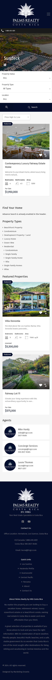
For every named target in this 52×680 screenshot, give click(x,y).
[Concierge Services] (10, 453)
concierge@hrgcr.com (27, 449)
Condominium (10, 231)
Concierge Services (28, 446)
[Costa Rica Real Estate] (26, 24)
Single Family (11, 254)
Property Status (8, 74)
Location (5, 95)
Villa (7, 262)
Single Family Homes (13, 265)
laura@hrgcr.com (25, 466)
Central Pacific (27, 577)
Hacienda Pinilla (27, 569)
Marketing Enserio (21, 672)
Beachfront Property (13, 227)
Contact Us (27, 591)
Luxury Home (10, 239)
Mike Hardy (24, 429)
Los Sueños (27, 564)
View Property (26, 152)
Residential (9, 246)
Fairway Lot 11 (12, 393)
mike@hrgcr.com (25, 433)
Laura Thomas (25, 462)
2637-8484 (22, 435)
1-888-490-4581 (10, 31)
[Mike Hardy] (10, 437)
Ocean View (9, 243)
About (27, 586)
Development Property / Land (17, 235)
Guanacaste (27, 573)
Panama (27, 582)
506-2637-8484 (24, 452)
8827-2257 (22, 468)
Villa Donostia (12, 321)
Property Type (8, 85)
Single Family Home (13, 258)
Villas (6, 269)
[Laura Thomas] (10, 469)
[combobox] (26, 79)
